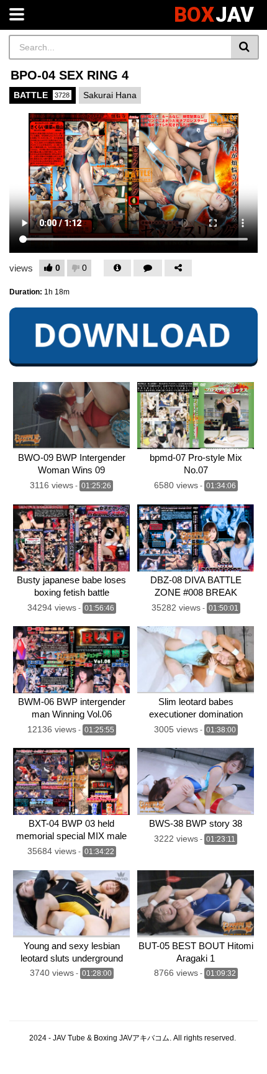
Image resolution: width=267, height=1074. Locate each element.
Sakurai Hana (110, 95)
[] (245, 47)
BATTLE (42, 95)
